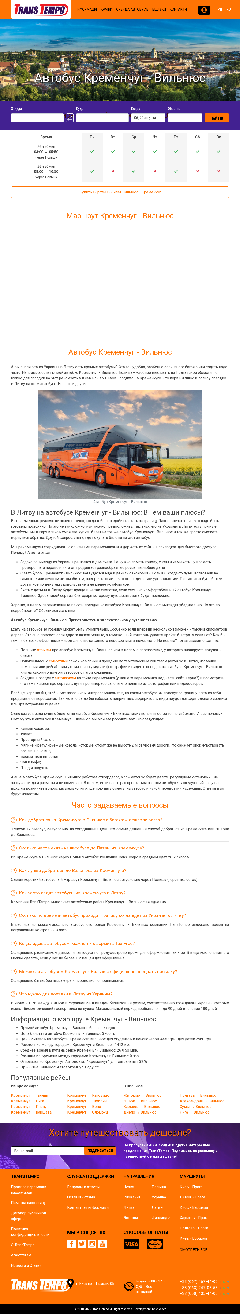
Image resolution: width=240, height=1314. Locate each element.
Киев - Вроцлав (193, 1238)
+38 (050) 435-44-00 (199, 1293)
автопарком (65, 678)
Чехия (129, 1187)
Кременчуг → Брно (84, 1106)
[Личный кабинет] (204, 10)
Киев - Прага (191, 1187)
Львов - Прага (192, 1197)
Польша (159, 1187)
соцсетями (58, 661)
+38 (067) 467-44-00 (199, 1281)
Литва (129, 1207)
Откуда (16, 108)
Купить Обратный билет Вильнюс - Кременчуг (120, 192)
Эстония (131, 1218)
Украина (159, 1197)
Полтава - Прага (194, 1228)
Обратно (174, 108)
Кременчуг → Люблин (87, 1101)
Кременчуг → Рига (27, 1101)
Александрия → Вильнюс (202, 1101)
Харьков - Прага (194, 1218)
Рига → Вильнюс (195, 1112)
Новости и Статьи (26, 1265)
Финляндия (161, 1218)
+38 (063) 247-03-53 (199, 1287)
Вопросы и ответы (83, 1187)
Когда (135, 108)
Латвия (158, 1207)
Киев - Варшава (194, 1207)
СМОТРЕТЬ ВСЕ (193, 1250)
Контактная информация (88, 1207)
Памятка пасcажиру (28, 1203)
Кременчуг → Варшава (31, 1112)
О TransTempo (23, 1245)
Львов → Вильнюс (140, 1101)
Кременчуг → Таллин (29, 1095)
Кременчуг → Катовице (88, 1095)
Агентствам (21, 1255)
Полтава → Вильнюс (198, 1095)
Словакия (132, 1197)
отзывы (44, 650)
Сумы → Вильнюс (195, 1106)
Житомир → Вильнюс (142, 1095)
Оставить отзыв (81, 1197)
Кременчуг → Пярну (29, 1106)
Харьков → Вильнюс (142, 1106)
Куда (79, 108)
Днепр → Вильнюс (140, 1112)
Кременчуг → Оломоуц (87, 1112)
